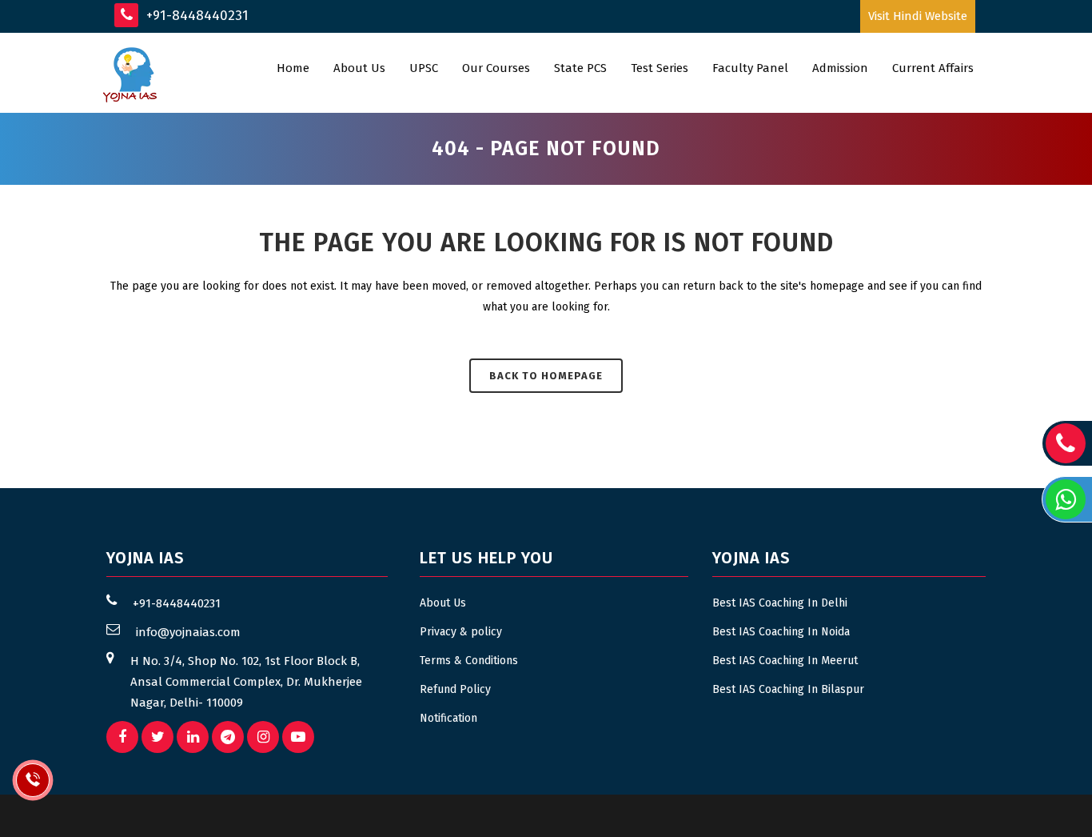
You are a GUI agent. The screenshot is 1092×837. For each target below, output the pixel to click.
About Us (443, 603)
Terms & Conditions (469, 660)
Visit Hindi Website (917, 16)
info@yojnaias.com (188, 632)
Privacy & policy (461, 632)
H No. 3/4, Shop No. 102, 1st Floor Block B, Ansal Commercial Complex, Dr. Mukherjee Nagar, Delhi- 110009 (246, 682)
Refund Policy (455, 689)
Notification (448, 718)
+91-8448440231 (195, 15)
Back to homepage (546, 376)
